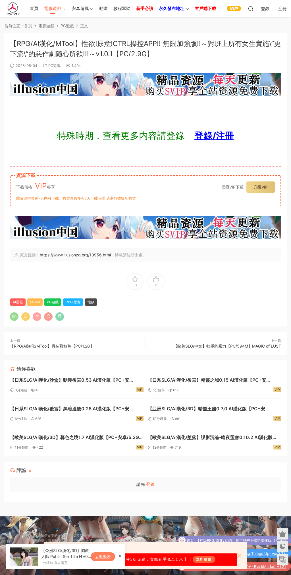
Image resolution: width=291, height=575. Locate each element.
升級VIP (260, 187)
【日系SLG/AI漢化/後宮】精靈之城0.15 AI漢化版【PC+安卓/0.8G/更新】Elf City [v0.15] (207, 380)
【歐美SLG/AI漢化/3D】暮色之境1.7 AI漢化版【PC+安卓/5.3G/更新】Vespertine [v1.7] (75, 438)
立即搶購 (204, 559)
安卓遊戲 (80, 8)
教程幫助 (121, 8)
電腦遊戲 (52, 8)
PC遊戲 (54, 65)
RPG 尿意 (73, 302)
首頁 (34, 8)
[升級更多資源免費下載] (145, 86)
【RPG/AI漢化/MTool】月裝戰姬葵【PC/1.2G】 (52, 346)
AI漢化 (18, 302)
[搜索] (250, 8)
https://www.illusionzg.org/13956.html (75, 254)
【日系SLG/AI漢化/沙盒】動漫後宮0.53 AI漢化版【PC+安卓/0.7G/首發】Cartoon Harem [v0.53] (69, 380)
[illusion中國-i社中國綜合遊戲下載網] (12, 8)
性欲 (91, 302)
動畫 (103, 8)
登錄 (150, 484)
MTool (35, 302)
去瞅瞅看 (103, 556)
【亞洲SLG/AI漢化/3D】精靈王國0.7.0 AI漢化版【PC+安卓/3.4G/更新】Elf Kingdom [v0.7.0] (206, 409)
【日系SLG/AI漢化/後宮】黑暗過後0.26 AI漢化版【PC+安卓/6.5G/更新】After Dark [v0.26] (69, 409)
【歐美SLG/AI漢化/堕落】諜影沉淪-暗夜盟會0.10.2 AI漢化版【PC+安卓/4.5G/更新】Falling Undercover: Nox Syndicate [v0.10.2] (211, 438)
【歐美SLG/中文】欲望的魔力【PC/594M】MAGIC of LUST (227, 346)
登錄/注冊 (214, 135)
